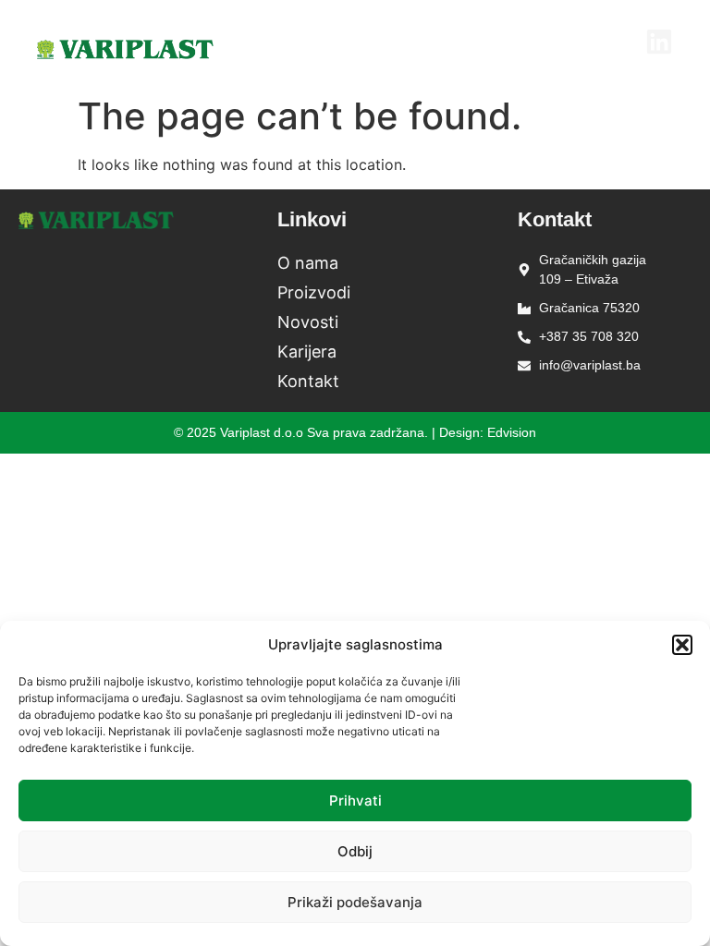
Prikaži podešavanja (355, 902)
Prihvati (355, 800)
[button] (682, 645)
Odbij (355, 851)
